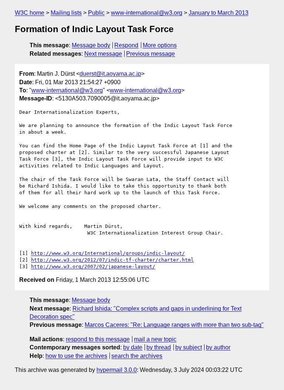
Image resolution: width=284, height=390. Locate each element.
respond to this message (98, 339)
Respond (126, 45)
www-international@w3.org (146, 13)
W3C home (29, 13)
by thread (158, 347)
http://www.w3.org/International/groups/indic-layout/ (108, 253)
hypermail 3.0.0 (117, 370)
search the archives (136, 356)
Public (96, 13)
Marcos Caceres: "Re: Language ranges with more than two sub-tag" (174, 325)
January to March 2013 (218, 13)
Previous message (150, 54)
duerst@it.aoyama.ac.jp (110, 74)
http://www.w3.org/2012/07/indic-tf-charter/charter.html (112, 260)
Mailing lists (66, 13)
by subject (188, 347)
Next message (103, 54)
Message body (91, 45)
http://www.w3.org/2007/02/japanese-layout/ (93, 266)
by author (218, 347)
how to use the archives (76, 356)
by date (132, 347)
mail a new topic (155, 339)
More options (160, 45)
